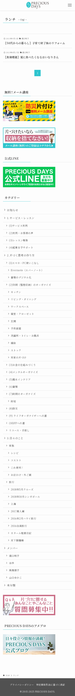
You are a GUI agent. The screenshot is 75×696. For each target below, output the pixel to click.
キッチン (16, 292)
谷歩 (11, 563)
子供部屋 (16, 328)
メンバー (12, 548)
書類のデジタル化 (21, 277)
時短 (13, 401)
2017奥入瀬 (17, 511)
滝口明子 (14, 556)
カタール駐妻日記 (21, 533)
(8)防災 (13, 408)
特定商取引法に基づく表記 (50, 684)
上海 (13, 504)
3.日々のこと (15, 438)
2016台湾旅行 (19, 526)
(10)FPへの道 (17, 423)
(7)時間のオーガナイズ (22, 394)
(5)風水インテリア (20, 379)
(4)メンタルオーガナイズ (23, 372)
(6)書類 (13, 386)
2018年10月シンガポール (25, 496)
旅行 (11, 482)
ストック (16, 350)
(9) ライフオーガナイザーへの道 (28, 415)
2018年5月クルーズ (22, 489)
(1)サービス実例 (18, 225)
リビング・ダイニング (23, 299)
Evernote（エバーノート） (27, 270)
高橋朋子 (14, 570)
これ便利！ (17, 467)
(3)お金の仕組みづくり (22, 365)
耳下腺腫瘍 (17, 540)
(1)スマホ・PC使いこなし (24, 263)
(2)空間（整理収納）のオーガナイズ (30, 284)
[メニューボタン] (70, 5)
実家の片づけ (18, 357)
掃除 (13, 343)
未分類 (11, 585)
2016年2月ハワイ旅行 (23, 518)
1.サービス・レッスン (20, 218)
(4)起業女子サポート (21, 247)
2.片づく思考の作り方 (21, 255)
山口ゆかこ (15, 577)
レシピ (14, 453)
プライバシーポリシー (22, 684)
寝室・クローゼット (22, 314)
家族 (11, 445)
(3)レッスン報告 (18, 240)
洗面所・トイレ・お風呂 (25, 335)
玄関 (13, 321)
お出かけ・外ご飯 (21, 475)
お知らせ (12, 210)
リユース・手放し (19, 430)
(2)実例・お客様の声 (21, 233)
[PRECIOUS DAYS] (37, 5)
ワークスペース (20, 306)
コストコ (16, 460)
